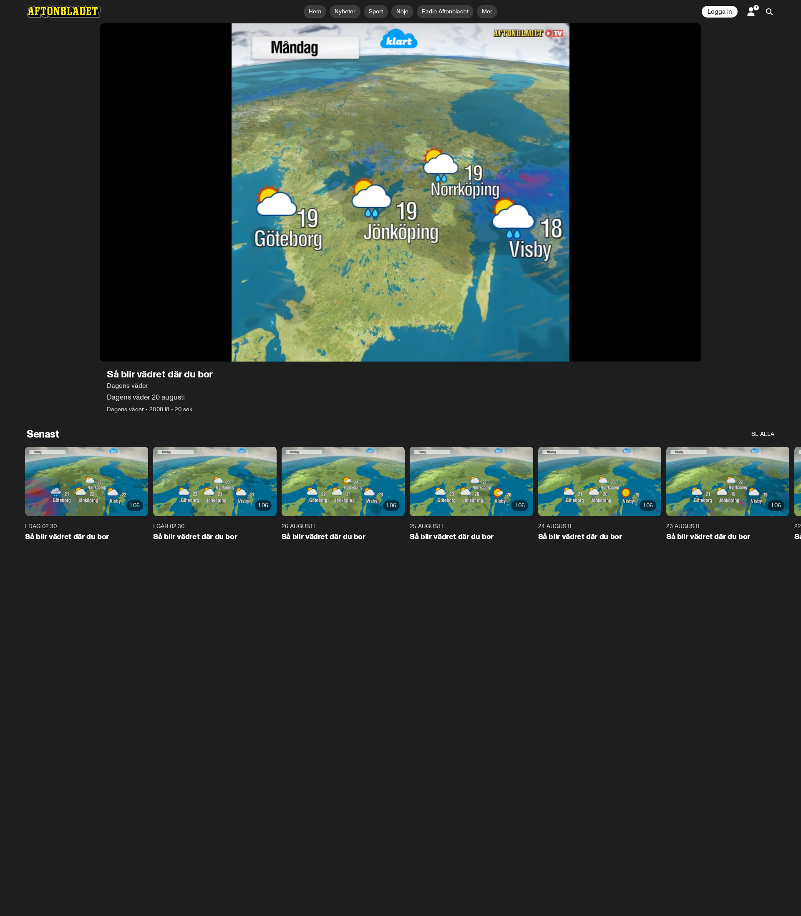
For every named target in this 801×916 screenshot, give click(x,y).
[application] (400, 192)
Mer (487, 11)
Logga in (720, 11)
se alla (762, 434)
